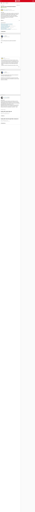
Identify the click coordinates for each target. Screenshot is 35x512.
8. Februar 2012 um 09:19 (11, 10)
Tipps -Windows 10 (14, 29)
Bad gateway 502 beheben (5, 27)
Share (3, 20)
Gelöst (2, 7)
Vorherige (3, 5)
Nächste (18, 5)
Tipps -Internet (11, 27)
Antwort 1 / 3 (3, 33)
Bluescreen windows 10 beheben (6, 29)
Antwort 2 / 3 (3, 69)
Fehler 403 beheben (4, 28)
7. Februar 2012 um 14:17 (6, 58)
